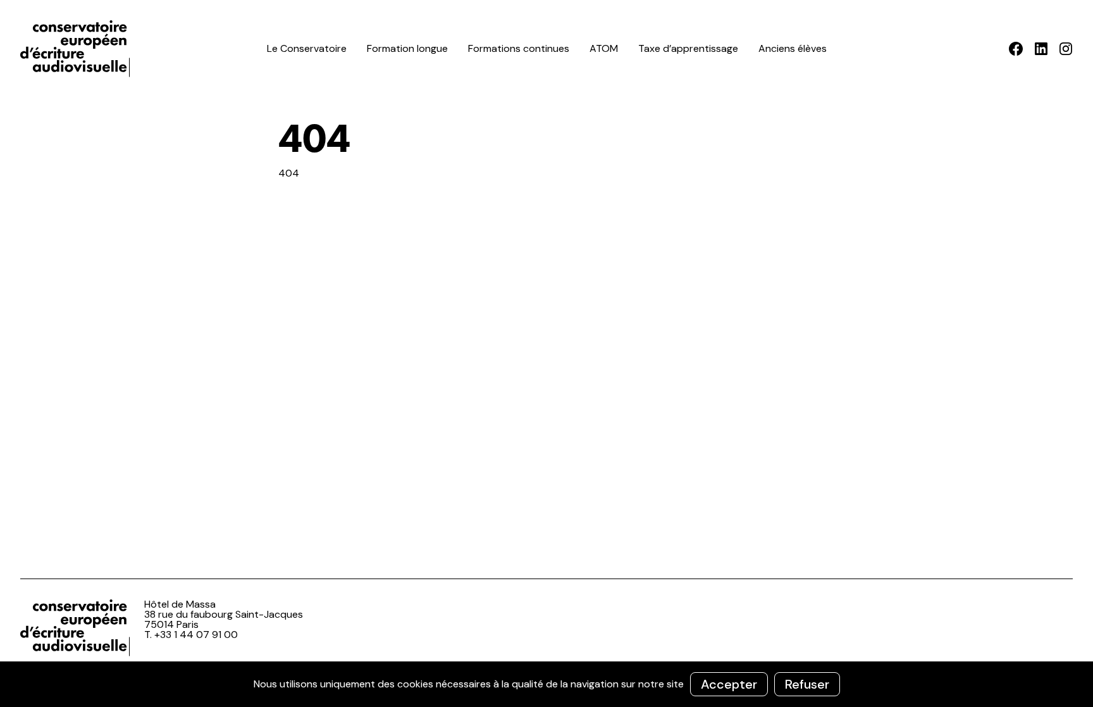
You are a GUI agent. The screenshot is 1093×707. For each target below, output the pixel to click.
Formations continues (518, 48)
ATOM (604, 48)
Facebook (1016, 49)
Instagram (1065, 49)
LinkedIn (1041, 49)
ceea (77, 48)
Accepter (729, 684)
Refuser (807, 684)
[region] (546, 684)
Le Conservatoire (307, 48)
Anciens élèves (792, 48)
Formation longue (407, 48)
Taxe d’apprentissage (688, 48)
